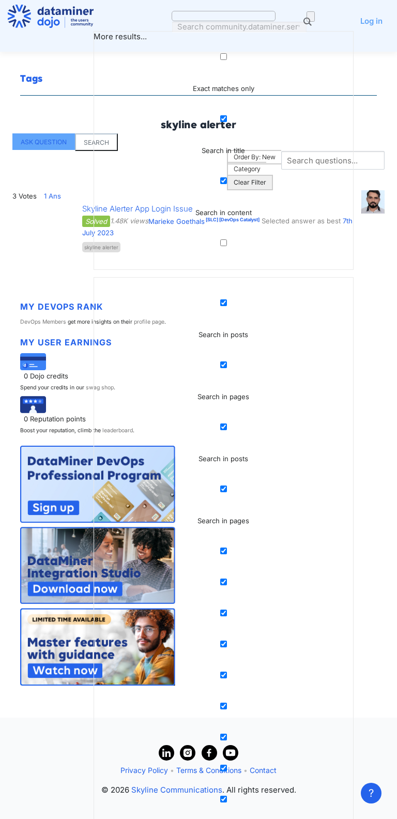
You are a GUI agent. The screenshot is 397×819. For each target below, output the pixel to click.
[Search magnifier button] (311, 16)
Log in (371, 21)
